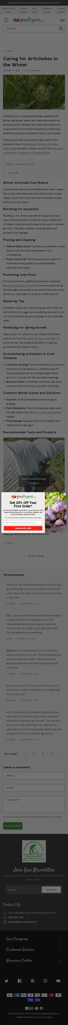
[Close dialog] (64, 494)
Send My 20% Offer (23, 528)
